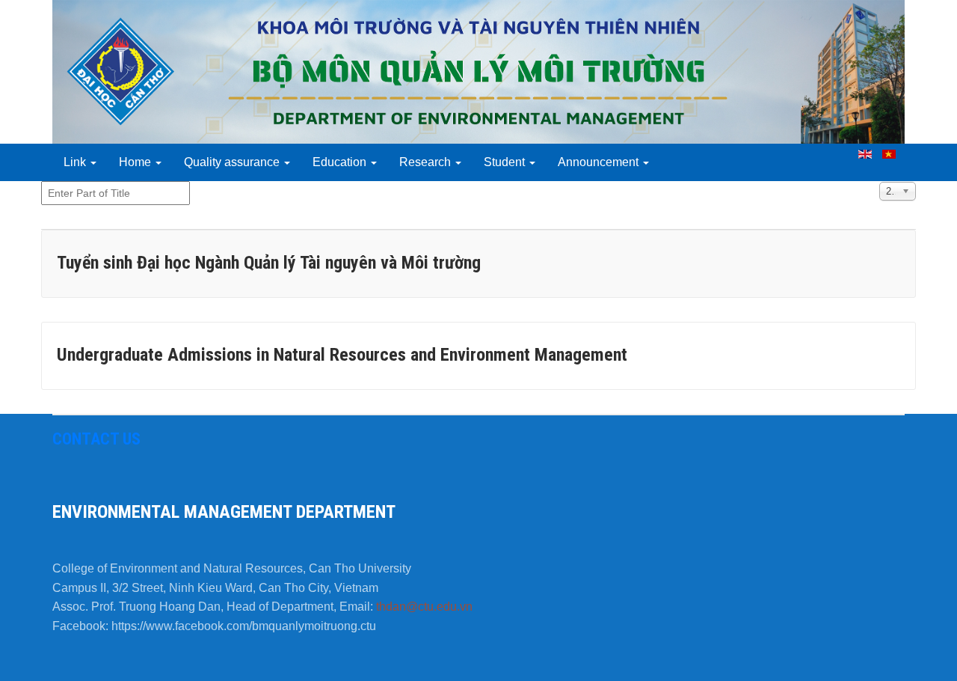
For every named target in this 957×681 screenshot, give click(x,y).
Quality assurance (233, 162)
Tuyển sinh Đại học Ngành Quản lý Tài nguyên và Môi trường (269, 262)
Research (426, 162)
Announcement (599, 162)
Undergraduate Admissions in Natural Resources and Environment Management (342, 354)
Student (506, 162)
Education (341, 162)
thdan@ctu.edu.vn (424, 606)
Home (136, 162)
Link (76, 162)
